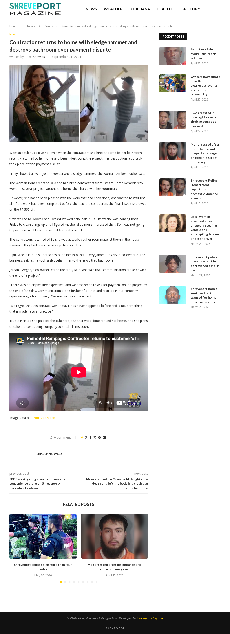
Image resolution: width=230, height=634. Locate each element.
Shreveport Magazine (150, 618)
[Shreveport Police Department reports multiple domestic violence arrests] (172, 187)
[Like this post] (85, 437)
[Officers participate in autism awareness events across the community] (172, 83)
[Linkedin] (205, 28)
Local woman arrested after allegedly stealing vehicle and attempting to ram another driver (205, 227)
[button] (15, 548)
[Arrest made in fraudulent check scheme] (172, 56)
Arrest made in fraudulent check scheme (203, 53)
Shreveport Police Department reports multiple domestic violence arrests (204, 189)
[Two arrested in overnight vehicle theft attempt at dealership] (172, 120)
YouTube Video (44, 417)
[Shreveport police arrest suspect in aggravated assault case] (172, 264)
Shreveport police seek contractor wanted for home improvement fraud (205, 295)
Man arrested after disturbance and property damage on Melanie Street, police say (205, 153)
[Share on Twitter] (94, 437)
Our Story (189, 9)
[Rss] (220, 28)
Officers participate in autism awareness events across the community (205, 85)
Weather (113, 9)
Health (164, 9)
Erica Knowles (35, 57)
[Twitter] (200, 28)
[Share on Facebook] (90, 437)
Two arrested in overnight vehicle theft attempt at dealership (203, 119)
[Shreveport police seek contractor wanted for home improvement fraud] (172, 295)
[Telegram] (215, 28)
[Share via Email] (104, 437)
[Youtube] (210, 28)
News (91, 9)
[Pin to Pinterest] (99, 437)
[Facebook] (196, 28)
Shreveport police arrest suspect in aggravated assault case (205, 263)
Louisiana (139, 9)
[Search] (218, 9)
